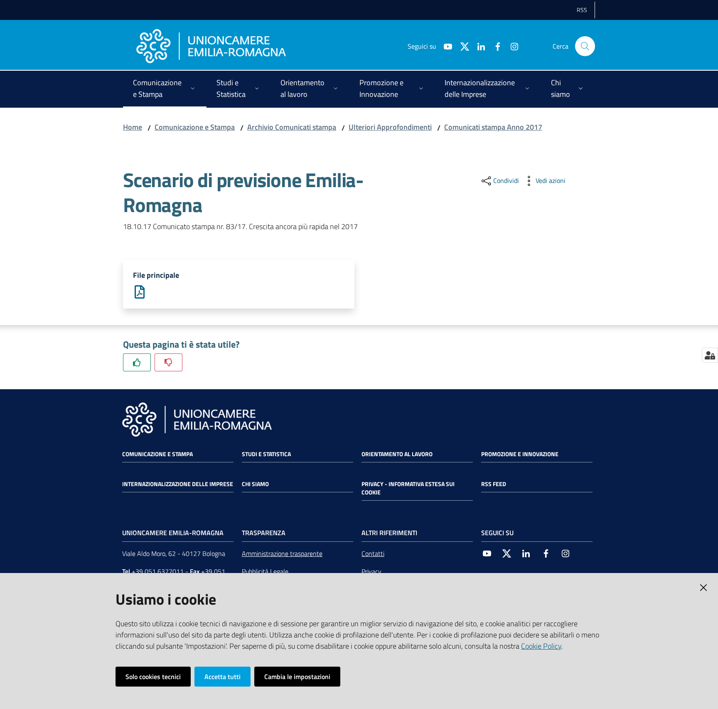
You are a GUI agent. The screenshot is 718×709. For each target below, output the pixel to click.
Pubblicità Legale (265, 571)
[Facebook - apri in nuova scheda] (494, 46)
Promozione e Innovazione (519, 454)
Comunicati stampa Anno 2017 (493, 127)
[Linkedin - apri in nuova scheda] (478, 46)
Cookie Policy (541, 646)
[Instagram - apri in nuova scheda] (511, 46)
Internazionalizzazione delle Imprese (177, 484)
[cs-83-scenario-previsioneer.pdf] (139, 291)
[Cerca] (585, 46)
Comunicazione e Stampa (195, 127)
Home (132, 127)
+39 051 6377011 (158, 571)
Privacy (371, 571)
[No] (168, 362)
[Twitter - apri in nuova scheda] (461, 46)
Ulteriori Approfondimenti (390, 127)
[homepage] (211, 46)
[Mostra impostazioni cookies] (710, 355)
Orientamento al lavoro (397, 454)
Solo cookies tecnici (153, 677)
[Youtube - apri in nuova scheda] (444, 46)
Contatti (372, 553)
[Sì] (137, 362)
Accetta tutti (222, 677)
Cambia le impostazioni (297, 677)
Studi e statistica (266, 454)
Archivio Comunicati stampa (291, 127)
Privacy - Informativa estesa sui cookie (408, 488)
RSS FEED (493, 484)
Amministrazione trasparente (282, 553)
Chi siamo (255, 484)
